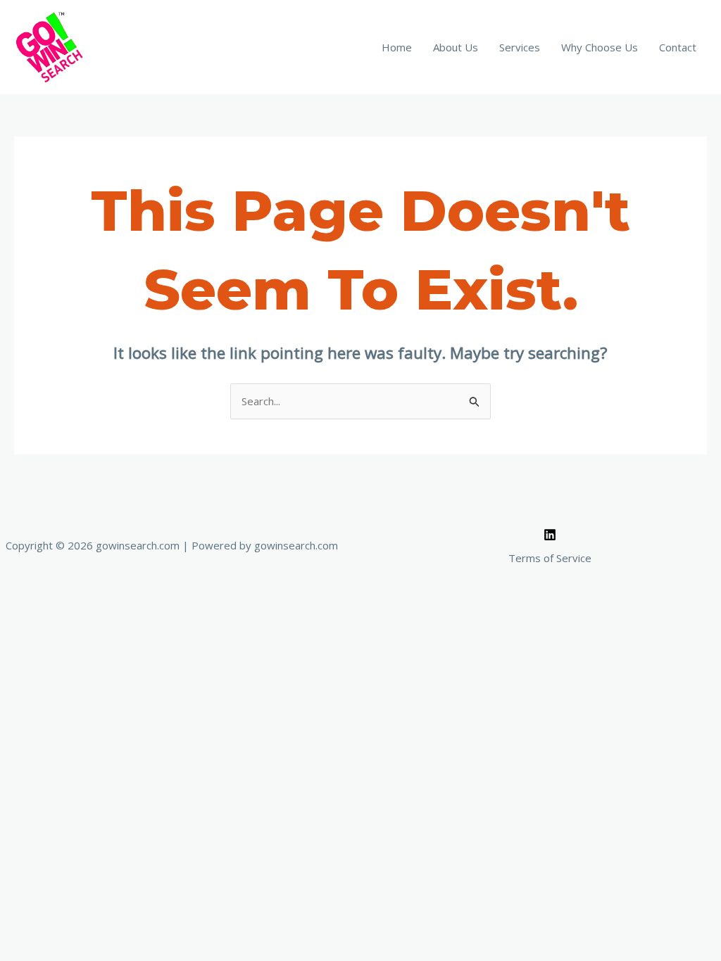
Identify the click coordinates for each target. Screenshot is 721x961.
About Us (455, 47)
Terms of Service (549, 558)
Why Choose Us (599, 47)
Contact (677, 47)
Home (397, 47)
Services (519, 47)
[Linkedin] (550, 534)
